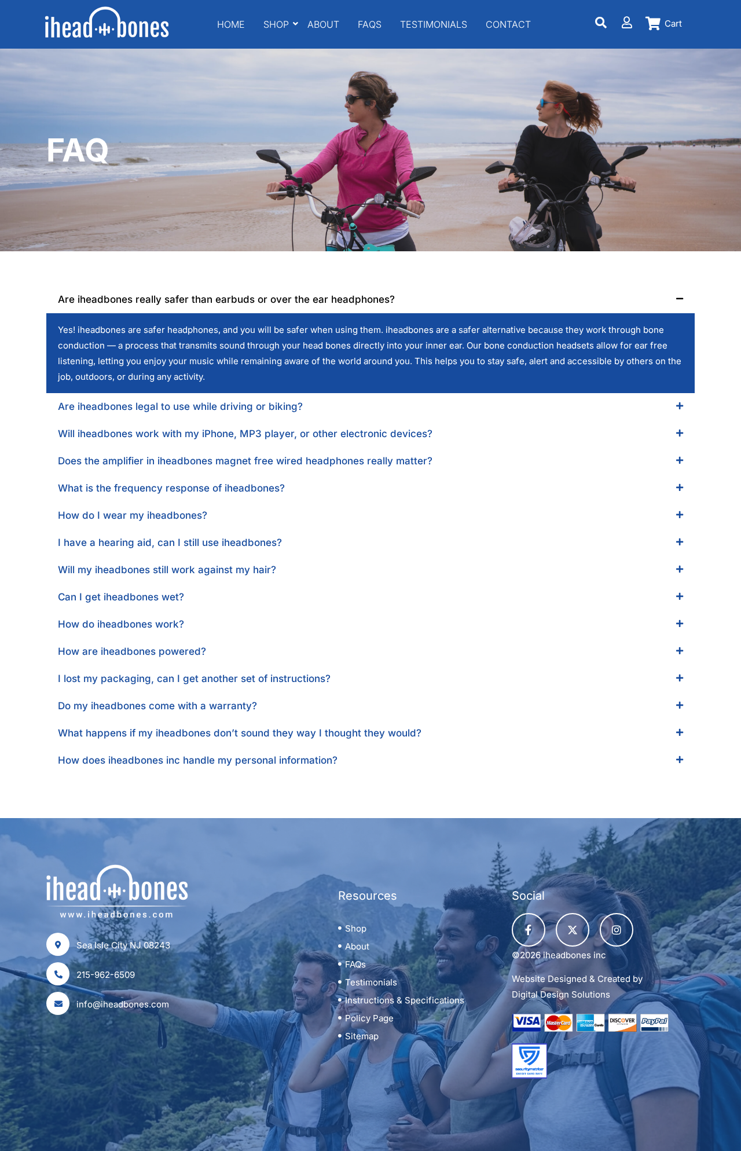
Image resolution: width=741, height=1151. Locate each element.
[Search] (601, 22)
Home (231, 24)
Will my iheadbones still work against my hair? (167, 570)
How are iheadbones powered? (132, 651)
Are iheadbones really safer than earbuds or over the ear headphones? (226, 299)
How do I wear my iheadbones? (132, 515)
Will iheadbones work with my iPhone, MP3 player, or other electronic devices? (245, 433)
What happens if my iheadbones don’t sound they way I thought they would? (239, 733)
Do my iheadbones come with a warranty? (157, 706)
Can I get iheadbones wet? (121, 597)
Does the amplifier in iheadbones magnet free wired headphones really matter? (245, 461)
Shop (276, 24)
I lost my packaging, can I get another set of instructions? (194, 678)
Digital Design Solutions (561, 994)
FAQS (369, 24)
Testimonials (433, 24)
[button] (370, 299)
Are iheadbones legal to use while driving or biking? (180, 406)
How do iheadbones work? (121, 624)
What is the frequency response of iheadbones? (171, 488)
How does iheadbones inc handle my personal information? (198, 760)
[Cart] (653, 23)
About (323, 24)
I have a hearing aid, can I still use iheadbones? (170, 542)
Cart (673, 23)
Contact (508, 24)
